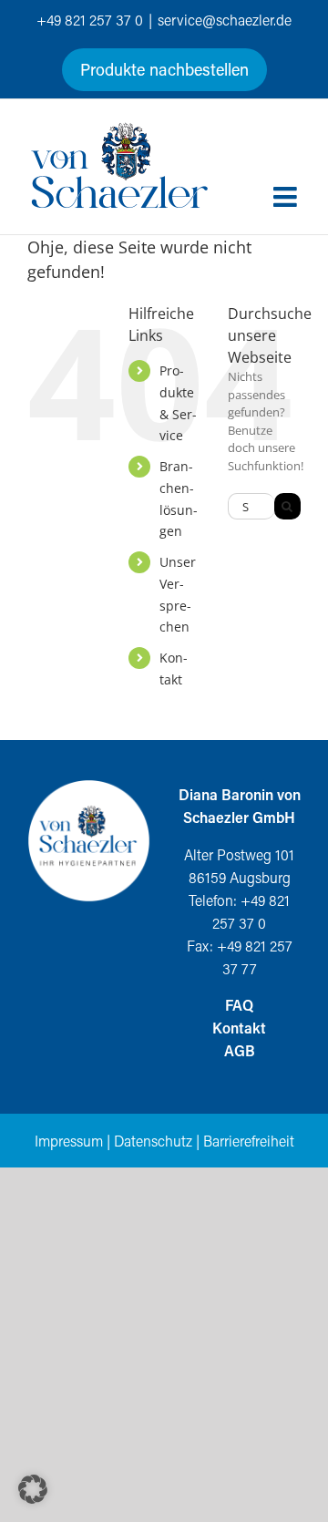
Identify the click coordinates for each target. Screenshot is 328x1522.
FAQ (239, 1004)
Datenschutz (153, 1140)
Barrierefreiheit (248, 1140)
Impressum (69, 1140)
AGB (239, 1050)
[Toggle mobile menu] (287, 197)
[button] (33, 1489)
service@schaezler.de (225, 19)
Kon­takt (239, 1027)
